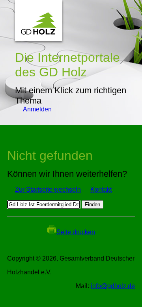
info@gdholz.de (113, 286)
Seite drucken (75, 232)
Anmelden (33, 109)
